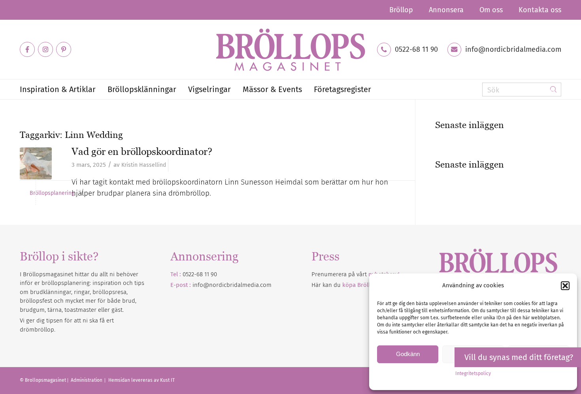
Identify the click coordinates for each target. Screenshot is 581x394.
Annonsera (446, 10)
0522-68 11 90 (416, 49)
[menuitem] (401, 10)
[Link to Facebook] (27, 49)
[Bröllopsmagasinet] (290, 49)
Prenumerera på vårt (355, 274)
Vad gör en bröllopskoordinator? (142, 151)
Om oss (491, 10)
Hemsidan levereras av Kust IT (141, 380)
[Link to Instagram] (45, 49)
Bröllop (401, 10)
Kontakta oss (540, 10)
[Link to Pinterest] (63, 49)
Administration (87, 380)
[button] (565, 286)
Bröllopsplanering (52, 193)
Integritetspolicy (473, 373)
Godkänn (408, 354)
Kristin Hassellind (143, 165)
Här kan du (359, 284)
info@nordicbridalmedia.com (513, 49)
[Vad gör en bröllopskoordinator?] (36, 163)
